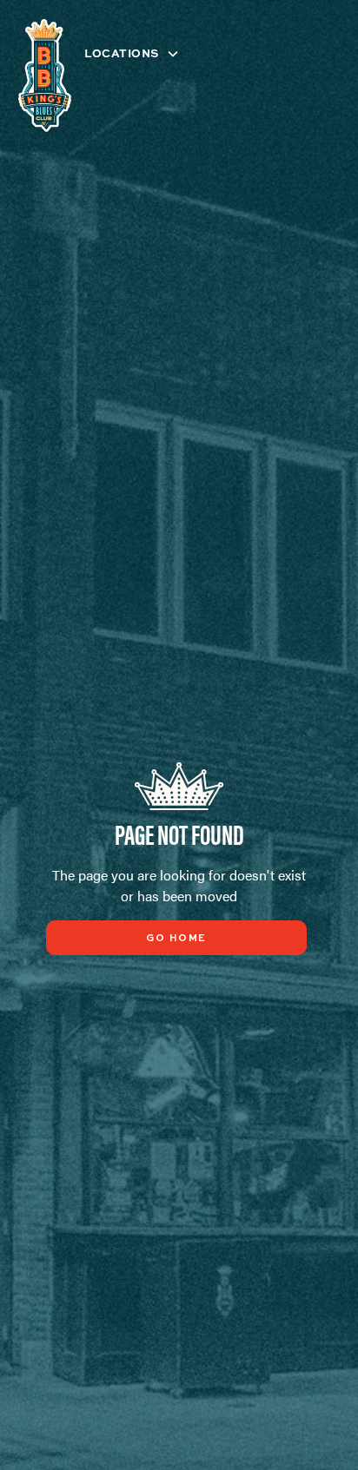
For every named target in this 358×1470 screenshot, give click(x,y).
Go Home (176, 938)
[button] (139, 53)
